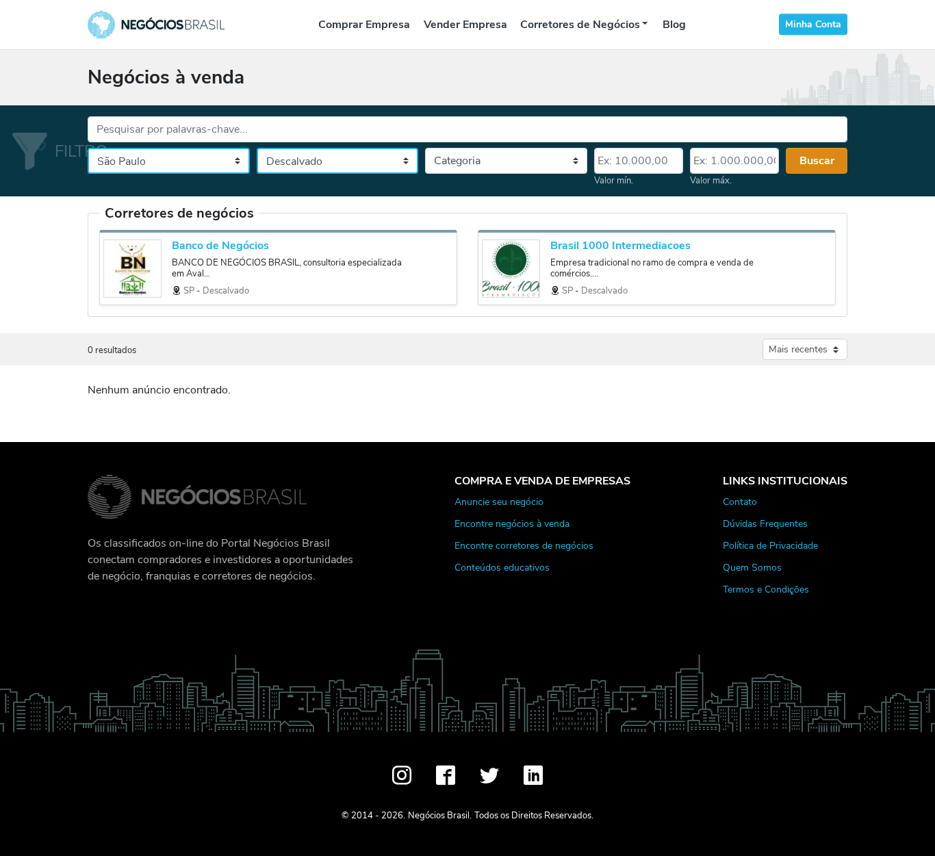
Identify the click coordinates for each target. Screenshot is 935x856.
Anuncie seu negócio (498, 501)
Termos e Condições (766, 589)
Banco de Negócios (220, 245)
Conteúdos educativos (502, 567)
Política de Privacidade (770, 545)
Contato (740, 501)
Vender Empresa (465, 24)
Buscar (816, 160)
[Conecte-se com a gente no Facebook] (445, 775)
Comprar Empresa (364, 24)
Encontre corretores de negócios (523, 545)
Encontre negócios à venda (511, 523)
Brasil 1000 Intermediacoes (620, 245)
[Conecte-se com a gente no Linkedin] (533, 775)
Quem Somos (752, 567)
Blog (674, 24)
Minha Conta (813, 24)
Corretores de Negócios (580, 24)
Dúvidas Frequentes (765, 523)
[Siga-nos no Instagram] (401, 775)
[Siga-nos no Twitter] (489, 775)
